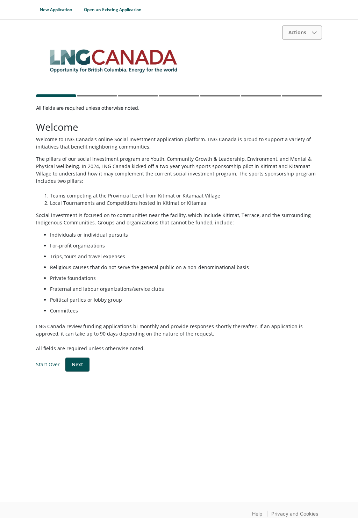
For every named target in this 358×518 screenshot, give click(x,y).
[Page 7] (301, 98)
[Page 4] (178, 98)
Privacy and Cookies (294, 514)
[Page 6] (261, 98)
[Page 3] (137, 98)
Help (257, 514)
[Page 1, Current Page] (56, 97)
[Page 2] (97, 98)
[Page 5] (220, 98)
